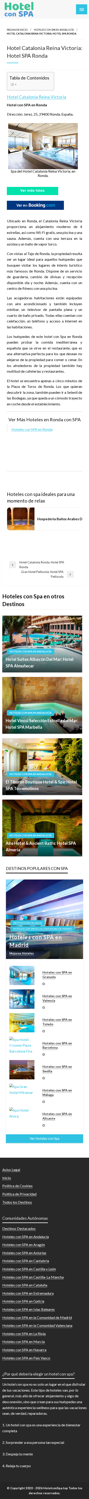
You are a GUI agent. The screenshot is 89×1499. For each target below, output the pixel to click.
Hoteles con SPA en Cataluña (24, 1285)
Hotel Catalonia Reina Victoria (36, 96)
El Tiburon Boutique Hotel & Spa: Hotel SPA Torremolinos (41, 785)
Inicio (6, 1178)
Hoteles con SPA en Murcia (23, 1341)
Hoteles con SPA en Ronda (31, 429)
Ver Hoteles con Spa (44, 1138)
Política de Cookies (17, 1186)
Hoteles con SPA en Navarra (24, 1350)
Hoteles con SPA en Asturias (24, 1253)
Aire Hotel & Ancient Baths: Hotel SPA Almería (41, 846)
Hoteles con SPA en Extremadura (28, 1293)
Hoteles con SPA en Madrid (35, 941)
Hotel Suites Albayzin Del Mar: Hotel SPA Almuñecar (39, 662)
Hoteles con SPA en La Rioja (24, 1333)
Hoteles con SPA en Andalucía (54, 29)
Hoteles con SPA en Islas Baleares (28, 1309)
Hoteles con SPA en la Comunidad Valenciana (37, 1325)
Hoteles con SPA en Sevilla (57, 1069)
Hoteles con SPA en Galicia (23, 1301)
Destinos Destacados (27, 922)
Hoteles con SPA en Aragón (23, 1244)
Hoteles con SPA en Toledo (57, 1022)
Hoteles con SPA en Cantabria (25, 1261)
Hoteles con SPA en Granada (57, 974)
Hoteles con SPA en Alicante (57, 1116)
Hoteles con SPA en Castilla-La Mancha (33, 1277)
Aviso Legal (11, 1169)
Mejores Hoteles (21, 953)
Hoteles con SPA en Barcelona (57, 1045)
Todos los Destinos (17, 1202)
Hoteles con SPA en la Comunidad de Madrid (42, 928)
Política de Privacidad (19, 1194)
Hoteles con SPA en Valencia (57, 998)
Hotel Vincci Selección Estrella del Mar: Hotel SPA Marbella (42, 724)
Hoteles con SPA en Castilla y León (29, 1269)
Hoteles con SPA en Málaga (57, 1092)
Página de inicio (17, 29)
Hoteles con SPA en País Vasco (26, 1358)
